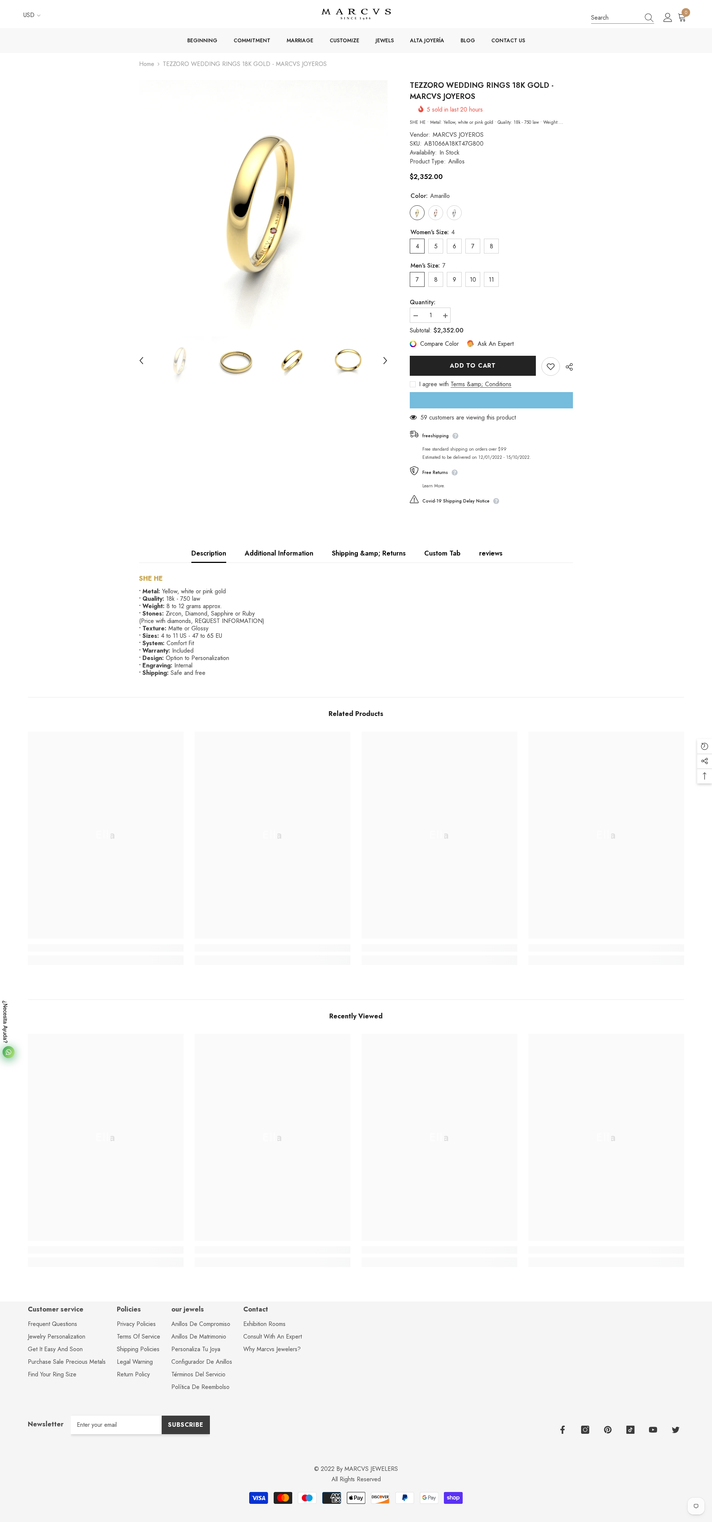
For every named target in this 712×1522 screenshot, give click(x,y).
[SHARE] (566, 367)
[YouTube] (653, 1429)
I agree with (434, 384)
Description (208, 553)
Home (146, 64)
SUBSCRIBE (185, 1424)
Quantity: (422, 302)
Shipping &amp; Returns (369, 553)
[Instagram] (585, 1429)
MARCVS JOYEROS (458, 134)
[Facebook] (562, 1429)
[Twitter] (675, 1429)
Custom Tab (442, 553)
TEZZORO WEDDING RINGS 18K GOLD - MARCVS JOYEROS (482, 91)
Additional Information (279, 553)
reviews (490, 553)
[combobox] (615, 17)
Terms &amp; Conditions (481, 384)
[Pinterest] (607, 1429)
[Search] (622, 18)
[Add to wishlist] (550, 366)
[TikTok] (630, 1429)
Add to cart (473, 365)
